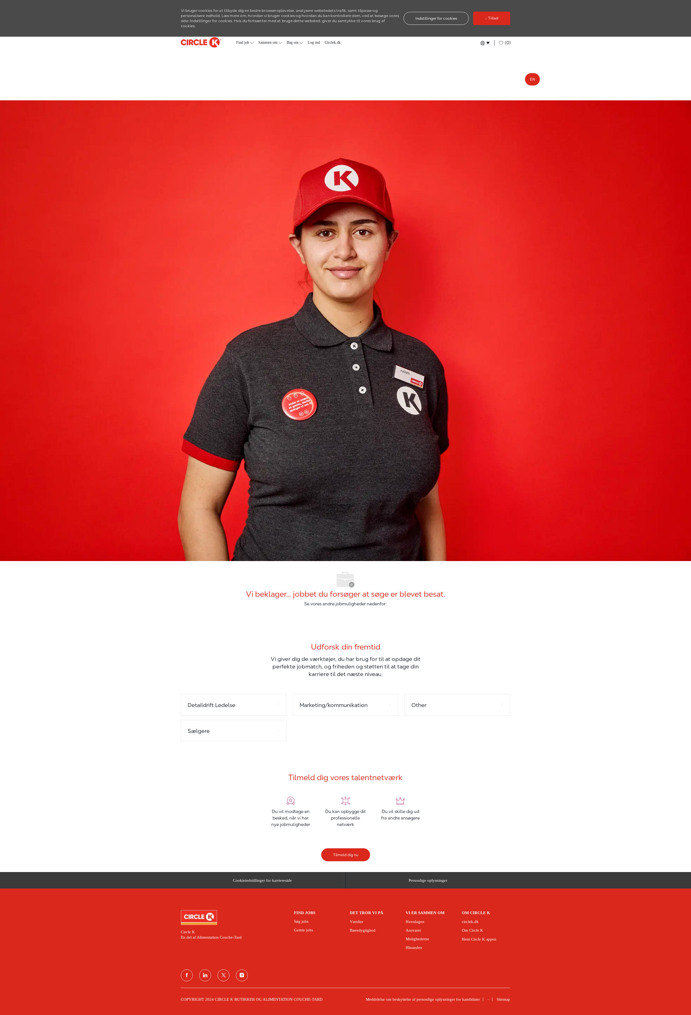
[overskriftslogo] (201, 42)
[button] (436, 18)
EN (532, 79)
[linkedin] (205, 975)
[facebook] (187, 975)
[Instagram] (242, 975)
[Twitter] (223, 975)
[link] (233, 917)
